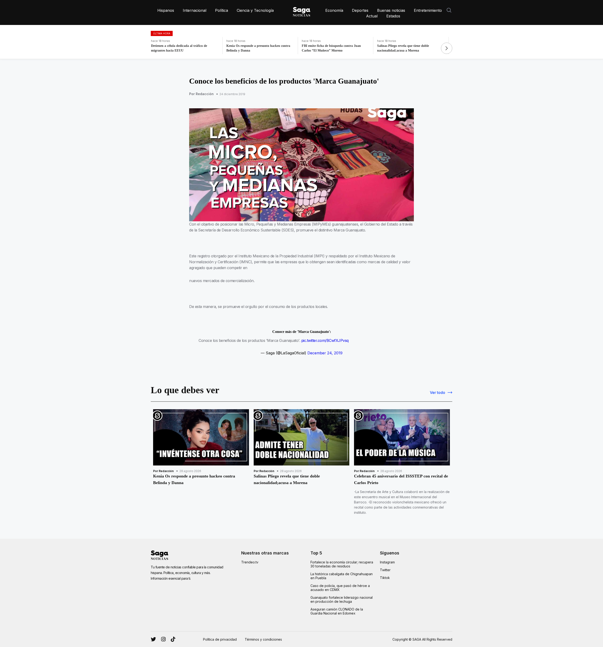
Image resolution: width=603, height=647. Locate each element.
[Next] (446, 48)
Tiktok (385, 578)
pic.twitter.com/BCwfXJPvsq (325, 340)
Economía (334, 10)
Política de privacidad (220, 639)
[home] (301, 10)
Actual (372, 16)
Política (221, 10)
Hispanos (165, 10)
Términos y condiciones (263, 639)
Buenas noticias (391, 10)
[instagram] (153, 639)
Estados (393, 16)
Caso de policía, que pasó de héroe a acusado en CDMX (340, 588)
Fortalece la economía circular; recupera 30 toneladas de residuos (341, 564)
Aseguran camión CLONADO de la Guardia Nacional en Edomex (336, 611)
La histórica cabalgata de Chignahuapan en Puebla (341, 576)
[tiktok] (173, 639)
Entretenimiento (428, 10)
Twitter (385, 570)
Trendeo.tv (249, 562)
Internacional (194, 10)
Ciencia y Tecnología (255, 10)
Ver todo (437, 392)
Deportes (360, 10)
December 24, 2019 (324, 353)
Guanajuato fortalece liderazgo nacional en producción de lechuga (341, 599)
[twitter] (163, 639)
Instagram (387, 562)
